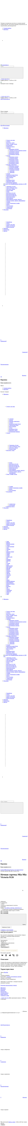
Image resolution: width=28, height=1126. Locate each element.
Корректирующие (10, 196)
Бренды (5, 529)
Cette (7, 547)
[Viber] (13, 955)
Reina (7, 585)
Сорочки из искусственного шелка (17, 150)
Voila (7, 594)
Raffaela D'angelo (10, 583)
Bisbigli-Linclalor (10, 544)
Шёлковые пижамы (14, 166)
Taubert (8, 589)
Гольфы (8, 202)
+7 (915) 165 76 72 (5, 79)
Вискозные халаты (13, 159)
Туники (8, 173)
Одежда (8, 141)
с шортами (11, 171)
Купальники (9, 145)
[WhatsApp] (17, 955)
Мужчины (5, 507)
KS (7, 562)
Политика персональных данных (9, 985)
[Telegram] (9, 955)
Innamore (8, 559)
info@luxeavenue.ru (5, 99)
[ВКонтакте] (2, 955)
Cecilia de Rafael (10, 546)
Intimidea (8, 560)
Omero (7, 576)
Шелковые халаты (13, 157)
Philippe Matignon (10, 581)
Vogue (7, 592)
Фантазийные (9, 198)
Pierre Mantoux (9, 582)
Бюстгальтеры (9, 177)
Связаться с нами (5, 995)
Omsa (7, 577)
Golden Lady (9, 556)
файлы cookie (12, 1122)
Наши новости (4, 994)
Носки (8, 204)
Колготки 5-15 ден (10, 193)
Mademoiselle (9, 565)
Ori (7, 578)
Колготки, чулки (10, 142)
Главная (2, 869)
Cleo (7, 550)
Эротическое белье (11, 176)
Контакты (5, 29)
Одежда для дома (10, 140)
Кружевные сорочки (14, 154)
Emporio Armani (10, 551)
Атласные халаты (13, 158)
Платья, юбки (9, 190)
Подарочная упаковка (11, 182)
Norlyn (8, 572)
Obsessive (8, 574)
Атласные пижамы (13, 167)
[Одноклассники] (6, 955)
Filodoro (8, 553)
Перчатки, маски (10, 181)
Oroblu (8, 580)
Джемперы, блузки (11, 186)
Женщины (5, 394)
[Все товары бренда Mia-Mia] (1, 974)
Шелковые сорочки (14, 149)
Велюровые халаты (14, 163)
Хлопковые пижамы (14, 169)
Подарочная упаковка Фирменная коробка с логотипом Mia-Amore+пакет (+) (12, 910)
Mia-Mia (8, 568)
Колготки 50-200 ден (11, 195)
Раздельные (9, 208)
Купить (24, 924)
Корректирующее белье (12, 175)
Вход (2, 125)
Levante (8, 563)
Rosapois (8, 586)
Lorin (7, 564)
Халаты (8, 155)
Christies (8, 549)
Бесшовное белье (10, 180)
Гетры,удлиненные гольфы (13, 203)
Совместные (9, 207)
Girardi (8, 555)
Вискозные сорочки (14, 153)
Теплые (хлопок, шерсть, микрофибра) (15, 200)
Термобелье (9, 222)
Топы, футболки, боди (11, 187)
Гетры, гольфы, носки (11, 144)
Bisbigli (8, 542)
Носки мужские (10, 227)
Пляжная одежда (10, 146)
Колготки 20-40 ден (11, 194)
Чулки (7, 191)
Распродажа (6, 229)
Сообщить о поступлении (7, 929)
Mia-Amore (9, 567)
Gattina (8, 554)
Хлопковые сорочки (14, 151)
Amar (7, 541)
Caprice (8, 545)
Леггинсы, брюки (10, 189)
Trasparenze (9, 590)
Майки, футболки (10, 225)
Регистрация (6, 125)
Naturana (8, 571)
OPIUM (8, 573)
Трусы (7, 178)
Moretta (8, 569)
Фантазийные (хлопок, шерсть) (14, 199)
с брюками (11, 172)
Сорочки (8, 148)
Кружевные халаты (14, 162)
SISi (7, 587)
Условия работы (7, 28)
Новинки (5, 228)
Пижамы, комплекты (11, 164)
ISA (7, 558)
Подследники (9, 205)
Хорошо (3, 1124)
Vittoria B (8, 591)
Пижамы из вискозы (14, 168)
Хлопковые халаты (14, 160)
